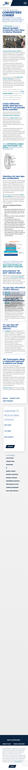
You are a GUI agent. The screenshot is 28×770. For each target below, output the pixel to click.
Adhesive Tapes (15, 398)
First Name (8, 425)
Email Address (9, 437)
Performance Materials (13, 481)
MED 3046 (7, 294)
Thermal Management (12, 487)
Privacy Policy (7, 744)
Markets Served (10, 471)
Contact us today (7, 387)
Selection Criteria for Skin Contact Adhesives (13, 266)
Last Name (8, 431)
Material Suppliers (11, 477)
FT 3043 (7, 295)
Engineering (9, 464)
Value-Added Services (12, 490)
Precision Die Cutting (12, 484)
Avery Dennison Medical (17, 277)
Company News (10, 461)
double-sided (13, 118)
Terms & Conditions (19, 744)
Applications (10, 458)
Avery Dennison (8, 401)
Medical (5, 398)
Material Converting (12, 474)
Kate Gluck (8, 26)
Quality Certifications (13, 740)
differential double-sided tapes (11, 115)
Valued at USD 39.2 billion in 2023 (11, 51)
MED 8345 (7, 303)
